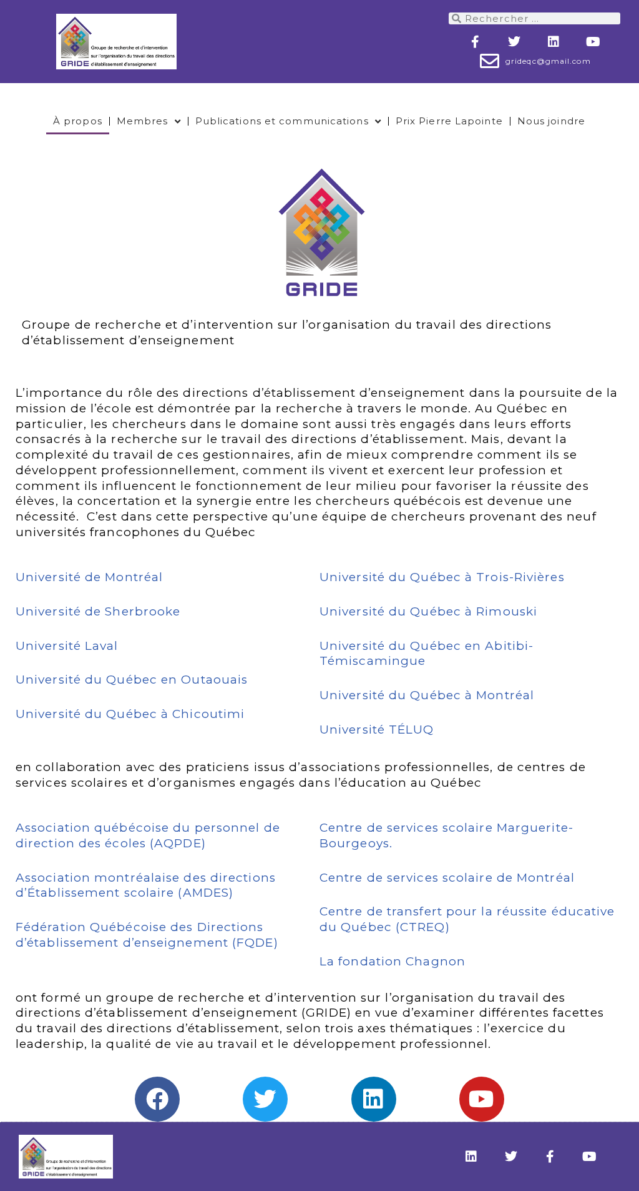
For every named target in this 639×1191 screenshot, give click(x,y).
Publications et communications (282, 121)
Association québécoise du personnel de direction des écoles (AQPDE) (148, 835)
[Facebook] (157, 1099)
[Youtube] (593, 42)
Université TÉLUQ (377, 729)
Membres (142, 121)
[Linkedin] (554, 42)
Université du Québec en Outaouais (132, 679)
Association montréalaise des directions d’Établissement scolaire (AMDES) (146, 885)
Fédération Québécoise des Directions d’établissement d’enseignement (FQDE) (147, 935)
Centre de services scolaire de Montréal (447, 877)
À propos (77, 121)
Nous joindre (551, 121)
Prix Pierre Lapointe (449, 121)
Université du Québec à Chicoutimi (130, 714)
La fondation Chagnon (393, 961)
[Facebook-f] (475, 42)
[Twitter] (515, 42)
